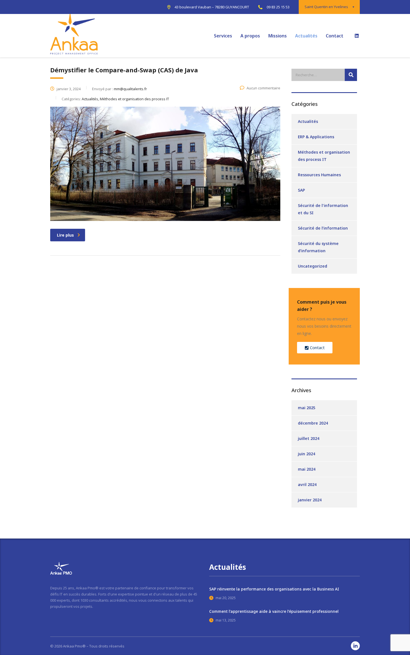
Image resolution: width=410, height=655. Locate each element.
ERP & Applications (316, 136)
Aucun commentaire (263, 87)
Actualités (306, 36)
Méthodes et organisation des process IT (324, 155)
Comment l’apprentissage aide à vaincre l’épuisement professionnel (274, 611)
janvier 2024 (310, 499)
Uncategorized (312, 266)
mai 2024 (306, 469)
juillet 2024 (308, 438)
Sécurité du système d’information (318, 247)
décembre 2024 (313, 423)
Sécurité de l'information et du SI (323, 209)
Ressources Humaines (319, 174)
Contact (334, 36)
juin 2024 (306, 453)
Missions (277, 36)
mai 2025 (306, 407)
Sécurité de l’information (323, 228)
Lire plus (65, 235)
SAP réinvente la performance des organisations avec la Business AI (274, 589)
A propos (250, 36)
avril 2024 (307, 484)
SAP (301, 190)
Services (223, 36)
